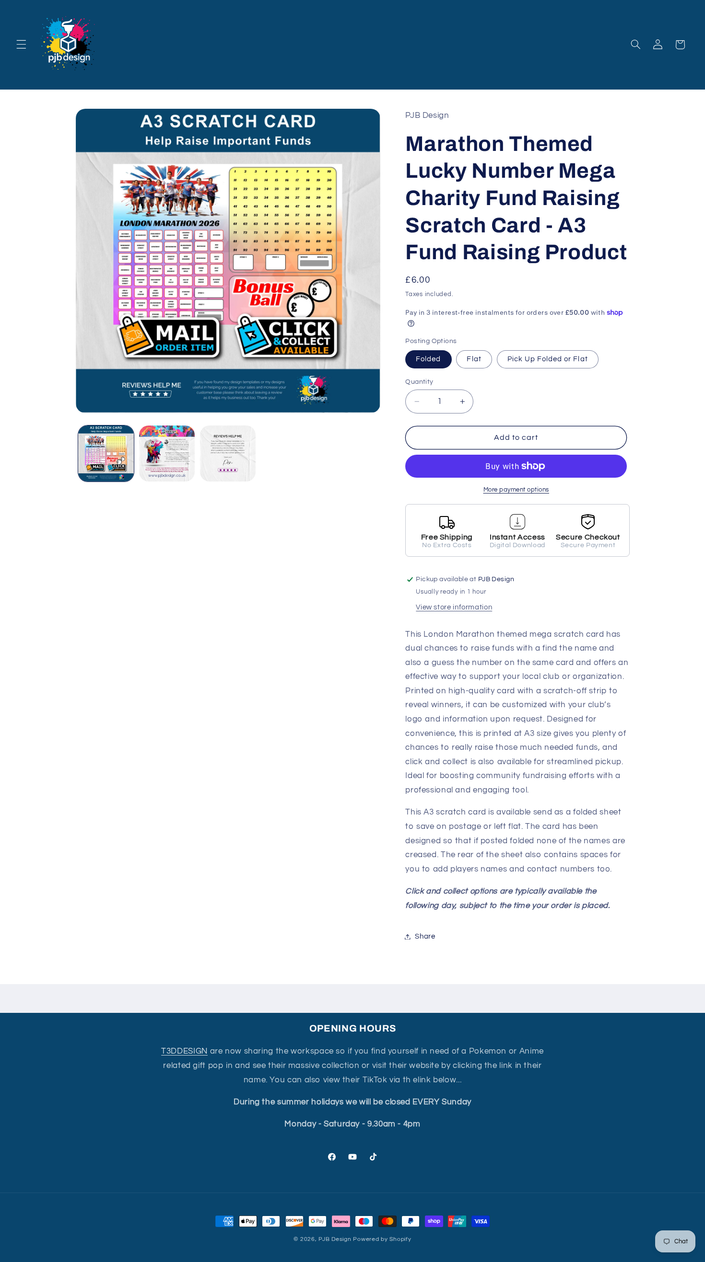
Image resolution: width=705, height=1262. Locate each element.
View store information (454, 607)
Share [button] (425, 936)
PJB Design (334, 1239)
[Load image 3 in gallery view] (228, 453)
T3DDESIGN (184, 1051)
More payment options (516, 490)
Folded (428, 359)
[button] (21, 45)
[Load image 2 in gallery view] (167, 453)
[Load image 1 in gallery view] (106, 453)
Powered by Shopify (382, 1239)
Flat (474, 359)
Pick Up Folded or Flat (547, 359)
